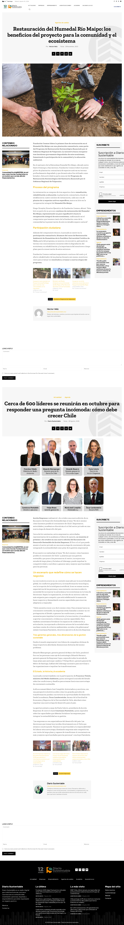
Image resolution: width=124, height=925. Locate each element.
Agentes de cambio (62, 22)
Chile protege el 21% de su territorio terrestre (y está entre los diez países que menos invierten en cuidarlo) (85, 900)
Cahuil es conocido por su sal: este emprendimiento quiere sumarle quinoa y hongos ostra (103, 222)
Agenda (98, 242)
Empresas (5, 170)
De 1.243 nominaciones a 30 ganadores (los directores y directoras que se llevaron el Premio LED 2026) (84, 909)
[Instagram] (116, 1)
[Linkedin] (70, 54)
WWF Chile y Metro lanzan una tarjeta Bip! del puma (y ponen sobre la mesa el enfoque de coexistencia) (85, 892)
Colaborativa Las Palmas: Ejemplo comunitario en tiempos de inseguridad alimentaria (93, 333)
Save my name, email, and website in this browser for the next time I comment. (29, 373)
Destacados (39, 896)
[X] (118, 1)
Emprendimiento (101, 216)
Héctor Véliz (53, 46)
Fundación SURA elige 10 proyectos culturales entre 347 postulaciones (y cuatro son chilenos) (51, 892)
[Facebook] (114, 1)
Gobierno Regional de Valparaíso (64, 299)
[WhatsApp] (66, 54)
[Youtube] (121, 1)
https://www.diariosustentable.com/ (56, 312)
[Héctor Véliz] (39, 313)
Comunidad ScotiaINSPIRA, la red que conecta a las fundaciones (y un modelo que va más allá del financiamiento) (15, 175)
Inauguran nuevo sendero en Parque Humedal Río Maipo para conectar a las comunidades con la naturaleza (41, 284)
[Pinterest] (62, 54)
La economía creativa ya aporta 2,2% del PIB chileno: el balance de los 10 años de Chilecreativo (103, 235)
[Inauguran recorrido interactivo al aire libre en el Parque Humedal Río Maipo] (81, 273)
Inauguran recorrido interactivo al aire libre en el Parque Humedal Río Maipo (80, 283)
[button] (29, 9)
